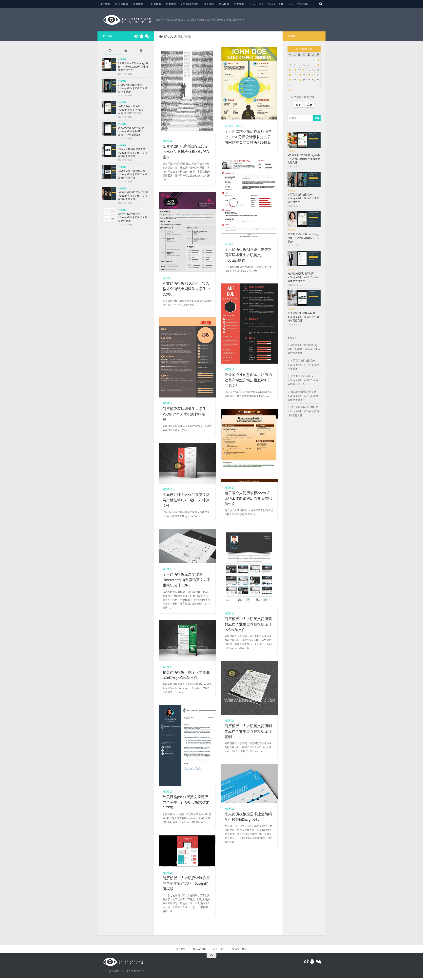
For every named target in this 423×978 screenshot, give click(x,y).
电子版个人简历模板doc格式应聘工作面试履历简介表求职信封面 (248, 498)
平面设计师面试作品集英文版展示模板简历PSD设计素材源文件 (186, 500)
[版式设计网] (136, 36)
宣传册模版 (121, 4)
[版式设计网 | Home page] (127, 20)
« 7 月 (291, 90)
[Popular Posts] (125, 50)
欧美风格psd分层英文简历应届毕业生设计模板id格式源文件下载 (186, 802)
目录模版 (208, 4)
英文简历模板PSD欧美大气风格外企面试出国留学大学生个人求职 (186, 289)
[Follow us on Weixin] (147, 36)
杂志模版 (105, 4)
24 (290, 80)
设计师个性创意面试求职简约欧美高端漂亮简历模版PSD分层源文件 (248, 380)
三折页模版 (154, 4)
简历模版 (224, 4)
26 (299, 80)
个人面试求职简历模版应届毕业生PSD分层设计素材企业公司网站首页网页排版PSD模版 (248, 137)
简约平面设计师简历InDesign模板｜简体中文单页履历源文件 (132, 217)
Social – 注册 (275, 4)
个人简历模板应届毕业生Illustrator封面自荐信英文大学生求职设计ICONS (187, 579)
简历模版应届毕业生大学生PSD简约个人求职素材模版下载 (186, 414)
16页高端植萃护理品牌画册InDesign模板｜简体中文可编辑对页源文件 (133, 196)
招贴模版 (239, 4)
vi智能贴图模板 (190, 4)
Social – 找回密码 (298, 4)
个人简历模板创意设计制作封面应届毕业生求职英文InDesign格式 (248, 255)
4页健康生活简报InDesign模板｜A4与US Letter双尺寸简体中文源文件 (133, 67)
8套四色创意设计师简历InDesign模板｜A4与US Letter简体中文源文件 (131, 131)
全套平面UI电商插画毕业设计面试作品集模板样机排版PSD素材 (186, 151)
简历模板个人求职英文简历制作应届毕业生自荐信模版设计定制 (248, 731)
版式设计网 (199, 949)
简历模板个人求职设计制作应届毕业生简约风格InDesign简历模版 (186, 883)
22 (313, 75)
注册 (309, 104)
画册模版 (138, 4)
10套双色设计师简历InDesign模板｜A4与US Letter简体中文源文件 (130, 110)
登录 (298, 104)
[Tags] (141, 50)
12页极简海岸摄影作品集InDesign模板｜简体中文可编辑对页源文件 (132, 174)
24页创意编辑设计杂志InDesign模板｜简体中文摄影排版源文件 (132, 88)
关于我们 (181, 949)
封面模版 (171, 4)
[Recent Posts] (110, 50)
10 (290, 70)
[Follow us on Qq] (141, 36)
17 (290, 75)
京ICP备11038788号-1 (132, 971)
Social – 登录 (256, 4)
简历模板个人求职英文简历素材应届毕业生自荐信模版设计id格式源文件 (248, 624)
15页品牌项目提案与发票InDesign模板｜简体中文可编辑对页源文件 (132, 153)
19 (299, 75)
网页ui (239, 126)
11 (294, 70)
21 (308, 75)
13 (304, 70)
